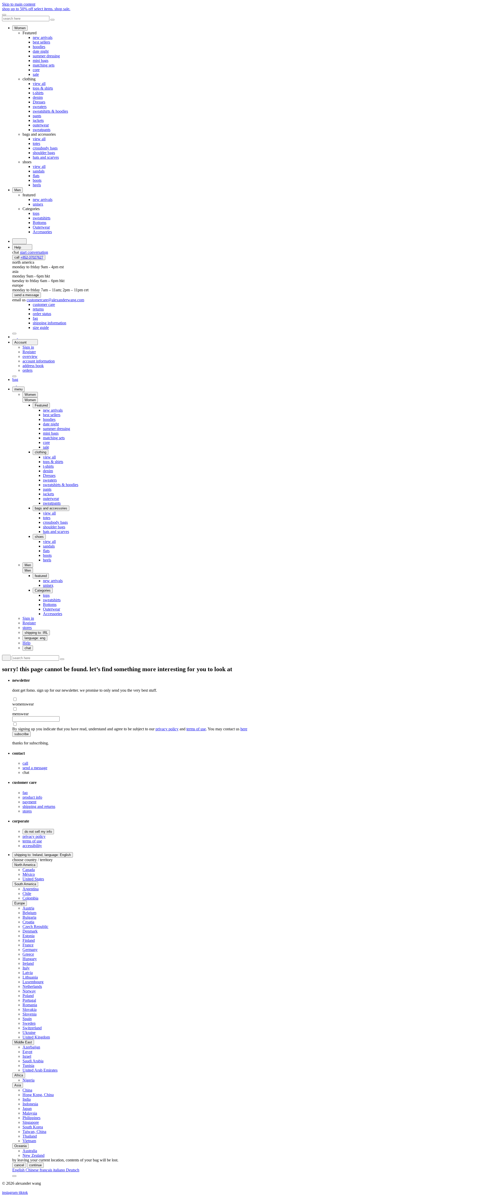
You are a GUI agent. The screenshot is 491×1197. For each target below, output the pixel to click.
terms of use (196, 729)
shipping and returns (39, 806)
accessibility (32, 845)
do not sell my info (38, 831)
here (243, 729)
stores (27, 811)
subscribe (21, 734)
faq (25, 792)
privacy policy (166, 729)
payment (29, 802)
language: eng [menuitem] (35, 638)
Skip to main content (18, 4)
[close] (4, 15)
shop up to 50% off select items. (36, 9)
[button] (30, 400)
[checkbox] (250, 699)
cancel (19, 1165)
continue (35, 1165)
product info (32, 797)
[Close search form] (52, 19)
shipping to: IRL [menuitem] (36, 633)
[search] (19, 241)
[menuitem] (44, 304)
